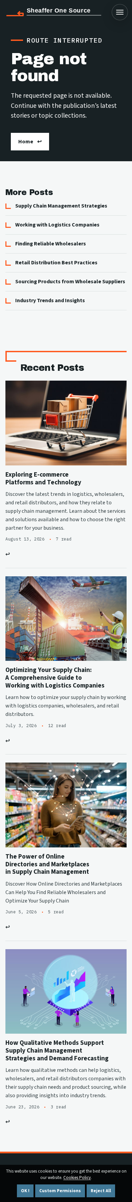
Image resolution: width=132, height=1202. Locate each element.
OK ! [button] (25, 1191)
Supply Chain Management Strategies (61, 206)
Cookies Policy (77, 1178)
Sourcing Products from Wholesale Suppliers (70, 281)
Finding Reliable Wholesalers (50, 243)
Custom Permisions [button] (60, 1191)
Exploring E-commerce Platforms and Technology (43, 478)
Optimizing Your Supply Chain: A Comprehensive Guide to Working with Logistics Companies (55, 677)
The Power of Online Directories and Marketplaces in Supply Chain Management (47, 864)
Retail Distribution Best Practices (56, 262)
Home (25, 141)
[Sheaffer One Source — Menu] (120, 12)
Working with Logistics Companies (57, 225)
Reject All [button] (101, 1191)
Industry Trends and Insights (50, 300)
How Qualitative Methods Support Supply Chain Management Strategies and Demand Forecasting (57, 1050)
